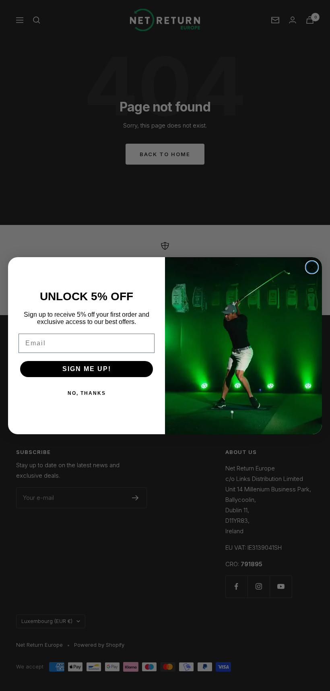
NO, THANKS (87, 393)
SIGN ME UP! (86, 368)
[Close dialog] (312, 267)
